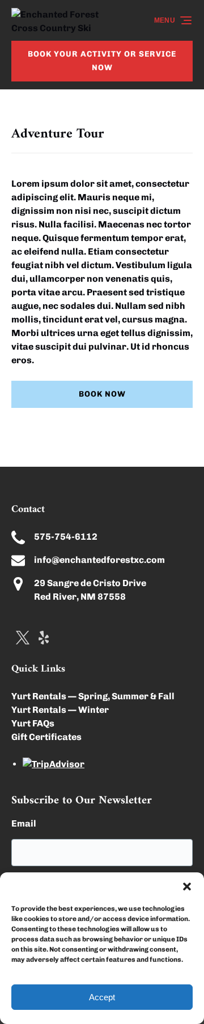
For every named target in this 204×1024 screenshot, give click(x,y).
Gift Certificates (46, 737)
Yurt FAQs (32, 723)
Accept (102, 997)
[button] (187, 886)
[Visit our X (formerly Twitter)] (22, 637)
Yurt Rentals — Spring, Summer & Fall (93, 696)
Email (23, 823)
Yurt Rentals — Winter (60, 709)
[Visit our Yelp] (44, 637)
